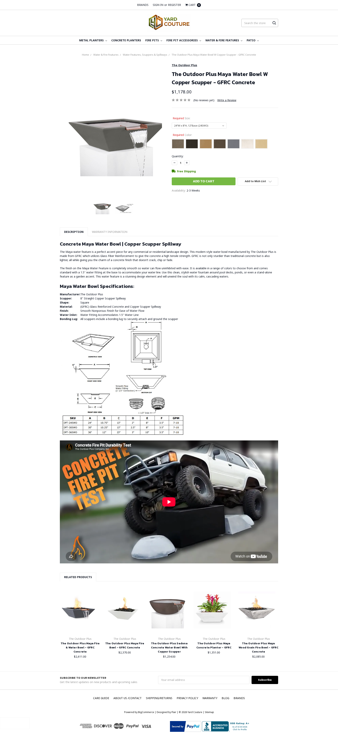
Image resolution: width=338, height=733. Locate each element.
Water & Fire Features (222, 40)
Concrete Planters (126, 40)
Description (74, 232)
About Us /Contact (127, 698)
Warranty (209, 698)
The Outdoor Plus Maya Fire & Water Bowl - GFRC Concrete (80, 647)
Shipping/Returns (159, 698)
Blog (225, 698)
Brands (142, 5)
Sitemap (209, 712)
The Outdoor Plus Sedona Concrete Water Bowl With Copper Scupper (169, 647)
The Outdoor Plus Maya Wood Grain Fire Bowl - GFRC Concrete (258, 647)
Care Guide (101, 698)
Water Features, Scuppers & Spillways (145, 54)
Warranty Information (109, 232)
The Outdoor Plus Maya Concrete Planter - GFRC (213, 645)
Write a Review (226, 100)
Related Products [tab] (78, 577)
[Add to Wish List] (92, 595)
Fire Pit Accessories (182, 40)
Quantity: (177, 156)
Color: (182, 135)
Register (174, 5)
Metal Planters (91, 40)
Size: (181, 118)
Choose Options (78, 627)
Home (85, 54)
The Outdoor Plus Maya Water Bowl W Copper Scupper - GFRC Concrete (214, 54)
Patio (251, 40)
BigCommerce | (147, 712)
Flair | (175, 712)
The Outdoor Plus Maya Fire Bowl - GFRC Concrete (124, 645)
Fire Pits (152, 40)
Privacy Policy (187, 698)
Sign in (158, 5)
